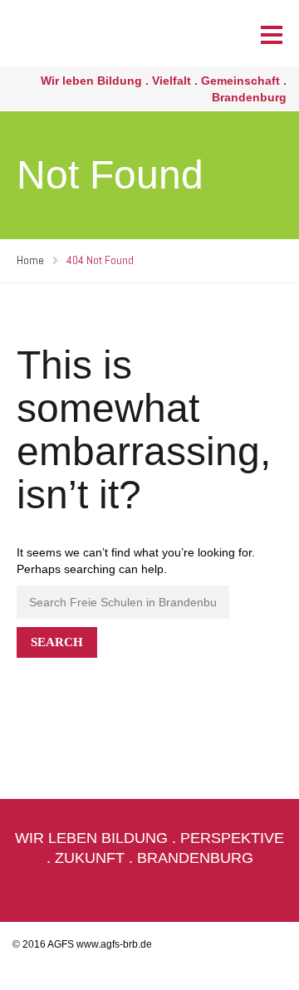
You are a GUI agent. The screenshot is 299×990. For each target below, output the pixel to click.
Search (57, 642)
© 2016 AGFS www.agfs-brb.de (82, 944)
